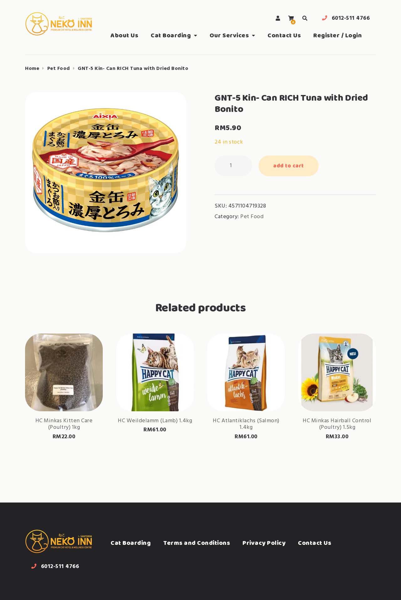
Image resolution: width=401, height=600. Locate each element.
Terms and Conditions (196, 542)
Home (32, 69)
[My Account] (278, 18)
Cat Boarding (171, 35)
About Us (124, 35)
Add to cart (288, 165)
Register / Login (337, 35)
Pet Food (58, 69)
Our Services (229, 35)
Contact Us (284, 35)
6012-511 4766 (351, 18)
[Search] (305, 18)
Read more (64, 391)
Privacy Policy (263, 542)
